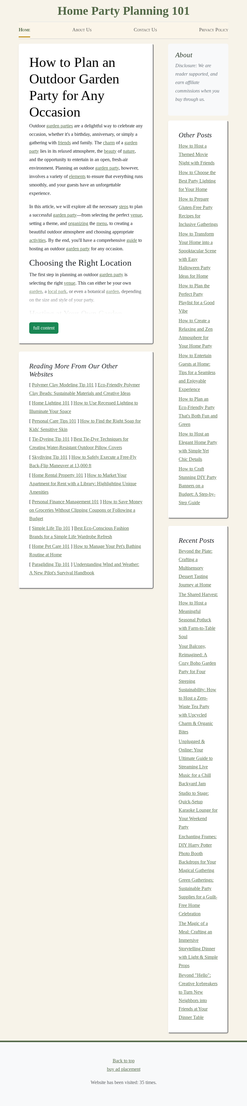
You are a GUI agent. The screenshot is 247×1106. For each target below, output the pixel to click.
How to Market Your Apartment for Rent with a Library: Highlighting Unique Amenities (82, 484)
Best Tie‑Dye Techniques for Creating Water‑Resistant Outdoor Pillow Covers (78, 443)
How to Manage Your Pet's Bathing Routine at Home (85, 550)
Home (24, 29)
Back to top (124, 1060)
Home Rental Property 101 (57, 475)
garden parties (59, 125)
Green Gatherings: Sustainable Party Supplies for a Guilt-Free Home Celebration (198, 896)
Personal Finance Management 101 (65, 501)
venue (136, 214)
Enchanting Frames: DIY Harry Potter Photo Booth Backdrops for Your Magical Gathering (198, 853)
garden (35, 291)
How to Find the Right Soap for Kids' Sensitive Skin (85, 425)
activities (37, 240)
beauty (110, 151)
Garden (110, 313)
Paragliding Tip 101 (51, 564)
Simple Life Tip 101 (51, 528)
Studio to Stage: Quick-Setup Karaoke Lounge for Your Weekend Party (198, 810)
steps (123, 206)
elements (77, 176)
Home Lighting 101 (51, 402)
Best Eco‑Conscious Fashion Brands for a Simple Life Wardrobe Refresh (79, 532)
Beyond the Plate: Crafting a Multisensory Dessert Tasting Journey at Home (195, 567)
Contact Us (145, 29)
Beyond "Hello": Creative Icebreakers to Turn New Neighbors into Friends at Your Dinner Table (198, 996)
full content (44, 327)
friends (64, 142)
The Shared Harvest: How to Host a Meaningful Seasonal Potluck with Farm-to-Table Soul (198, 615)
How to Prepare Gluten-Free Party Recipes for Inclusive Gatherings (198, 211)
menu (101, 223)
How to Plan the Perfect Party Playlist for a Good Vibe (196, 298)
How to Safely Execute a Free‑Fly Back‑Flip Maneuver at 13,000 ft (82, 461)
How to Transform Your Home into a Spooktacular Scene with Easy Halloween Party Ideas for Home (197, 255)
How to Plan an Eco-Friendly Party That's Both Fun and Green (198, 411)
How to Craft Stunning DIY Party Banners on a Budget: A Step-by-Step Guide (198, 485)
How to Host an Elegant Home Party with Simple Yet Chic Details (198, 446)
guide (132, 240)
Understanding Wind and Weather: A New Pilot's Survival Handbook (84, 568)
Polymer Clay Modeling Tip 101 (63, 384)
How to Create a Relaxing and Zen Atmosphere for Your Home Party (196, 333)
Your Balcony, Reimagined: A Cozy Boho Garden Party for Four (197, 659)
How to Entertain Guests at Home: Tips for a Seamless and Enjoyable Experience (197, 372)
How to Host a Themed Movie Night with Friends (196, 154)
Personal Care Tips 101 (54, 420)
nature (129, 151)
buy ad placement (123, 1069)
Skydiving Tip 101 (49, 457)
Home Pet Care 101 (51, 546)
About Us (82, 29)
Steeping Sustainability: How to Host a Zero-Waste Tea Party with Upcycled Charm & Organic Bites (197, 706)
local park (57, 291)
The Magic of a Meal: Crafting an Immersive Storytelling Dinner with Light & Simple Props (198, 944)
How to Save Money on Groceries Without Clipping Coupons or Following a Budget (85, 510)
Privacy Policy (213, 29)
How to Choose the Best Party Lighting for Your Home (197, 181)
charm (109, 142)
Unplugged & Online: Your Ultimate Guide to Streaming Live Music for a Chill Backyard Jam (196, 762)
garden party (107, 167)
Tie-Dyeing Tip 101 (51, 439)
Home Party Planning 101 (124, 10)
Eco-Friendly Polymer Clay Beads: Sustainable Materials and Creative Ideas (84, 389)
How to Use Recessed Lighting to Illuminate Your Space (83, 407)
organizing (78, 223)
